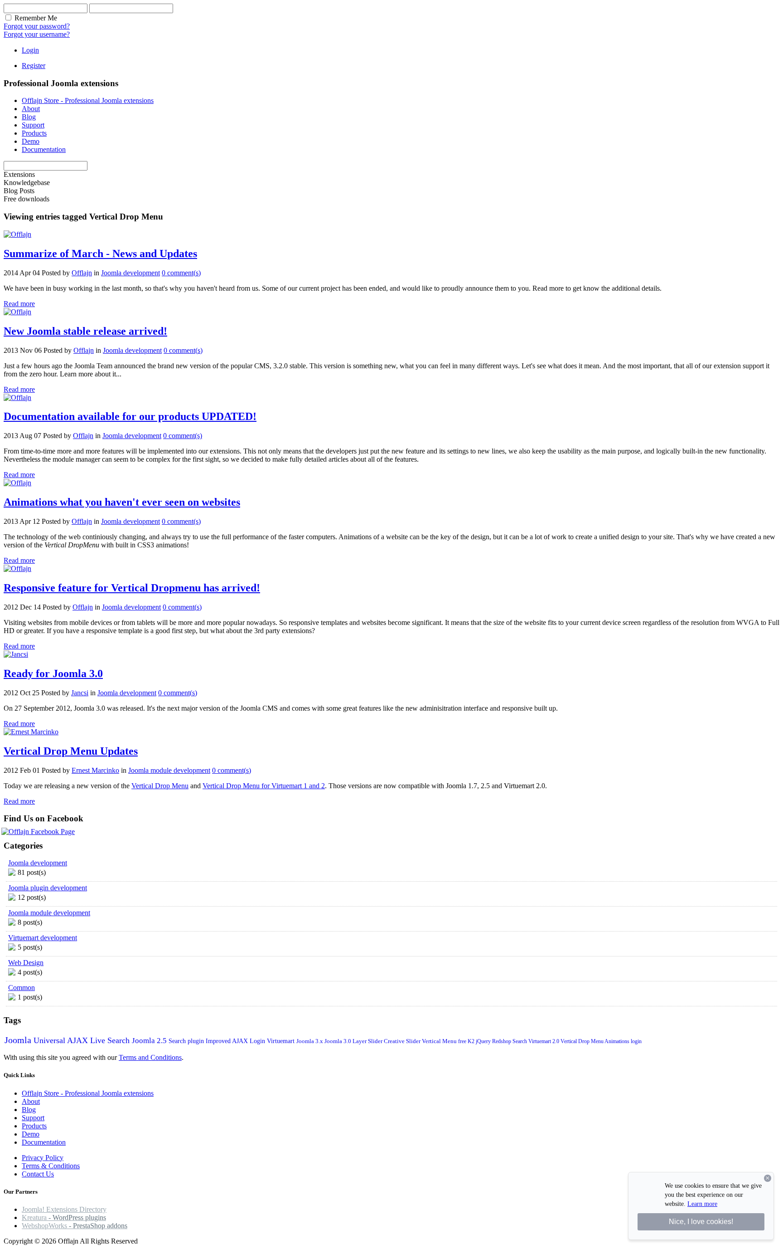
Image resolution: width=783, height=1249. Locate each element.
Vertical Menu (440, 1041)
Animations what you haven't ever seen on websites (122, 502)
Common (21, 987)
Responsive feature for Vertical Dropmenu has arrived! (132, 588)
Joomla (19, 1040)
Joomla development (130, 273)
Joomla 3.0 (338, 1041)
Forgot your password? (37, 26)
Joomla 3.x (310, 1041)
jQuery (484, 1041)
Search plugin (187, 1041)
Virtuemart (281, 1041)
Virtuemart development (42, 938)
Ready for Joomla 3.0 (53, 673)
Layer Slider (368, 1041)
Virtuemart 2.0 (544, 1041)
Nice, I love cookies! (701, 1221)
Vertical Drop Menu (159, 786)
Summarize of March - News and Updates (100, 253)
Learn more (702, 1203)
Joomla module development (169, 770)
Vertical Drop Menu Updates (71, 751)
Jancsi (79, 693)
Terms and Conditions (150, 1057)
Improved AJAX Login (236, 1041)
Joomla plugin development (47, 888)
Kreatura (64, 1217)
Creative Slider (403, 1041)
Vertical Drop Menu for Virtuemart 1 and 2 (264, 786)
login (636, 1041)
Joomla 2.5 (150, 1040)
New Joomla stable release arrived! (85, 331)
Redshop (502, 1041)
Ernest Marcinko (95, 770)
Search (520, 1041)
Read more (19, 303)
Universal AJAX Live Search (83, 1040)
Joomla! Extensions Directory (64, 1209)
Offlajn (82, 273)
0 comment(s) (181, 273)
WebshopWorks (74, 1225)
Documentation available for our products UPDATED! (130, 416)
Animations (617, 1041)
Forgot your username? (37, 34)
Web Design (26, 962)
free (463, 1041)
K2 (472, 1041)
